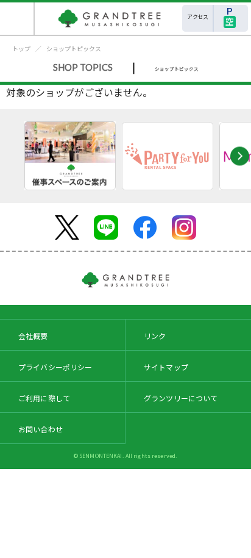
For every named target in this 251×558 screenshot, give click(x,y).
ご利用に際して (44, 398)
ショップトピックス (73, 48)
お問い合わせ (40, 429)
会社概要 (33, 336)
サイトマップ (166, 367)
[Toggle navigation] (17, 18)
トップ (21, 48)
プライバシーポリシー (55, 367)
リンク (155, 336)
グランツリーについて (181, 398)
